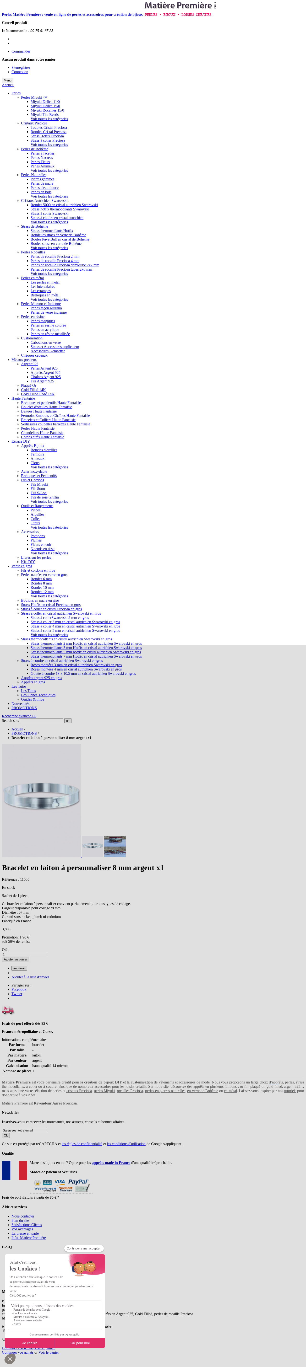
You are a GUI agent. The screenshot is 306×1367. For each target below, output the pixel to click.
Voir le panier (44, 1348)
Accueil (8, 85)
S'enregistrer (20, 67)
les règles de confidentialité (82, 1144)
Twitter (16, 994)
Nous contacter (22, 1216)
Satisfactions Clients (26, 1225)
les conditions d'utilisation (126, 1144)
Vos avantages (22, 1229)
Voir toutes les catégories (49, 119)
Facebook (18, 989)
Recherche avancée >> (19, 716)
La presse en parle (25, 1233)
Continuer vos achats (17, 1348)
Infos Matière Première (28, 1238)
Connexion (19, 72)
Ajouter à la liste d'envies (30, 977)
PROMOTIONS (24, 733)
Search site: (10, 720)
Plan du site (20, 1220)
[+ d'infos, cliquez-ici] (61, 1193)
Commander (20, 51)
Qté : (5, 950)
